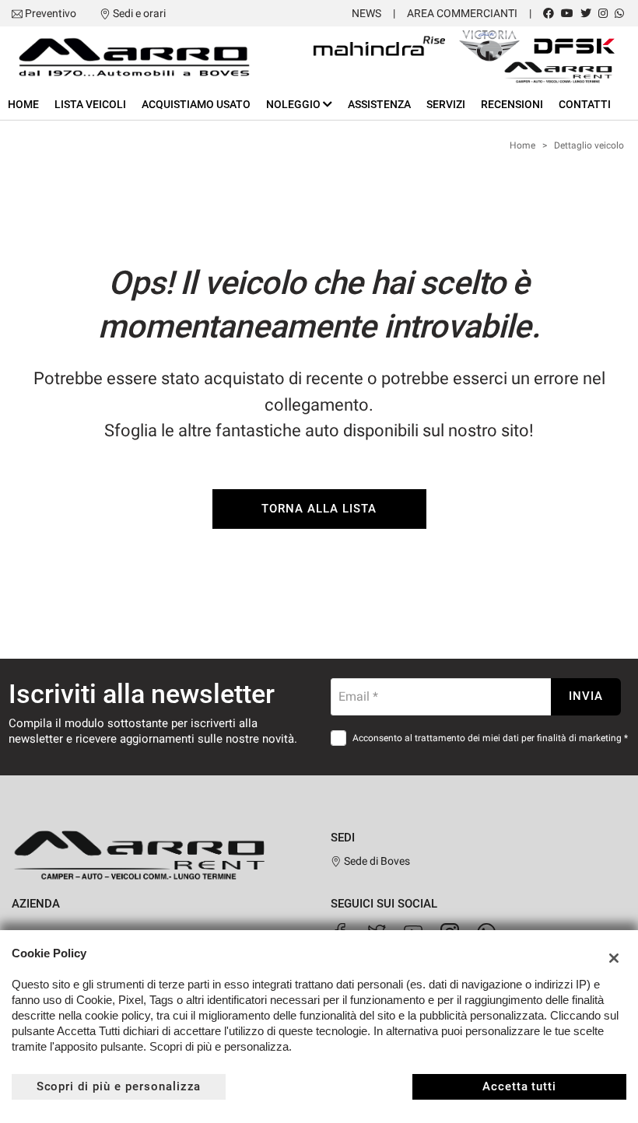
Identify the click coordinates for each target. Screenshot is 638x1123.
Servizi (445, 104)
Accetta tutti (519, 1086)
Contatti (585, 104)
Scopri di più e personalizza (119, 1086)
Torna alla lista (318, 509)
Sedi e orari (139, 13)
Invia (586, 696)
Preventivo (50, 13)
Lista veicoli (90, 104)
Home (23, 104)
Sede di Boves (376, 861)
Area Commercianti (462, 13)
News (366, 13)
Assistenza (379, 104)
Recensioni (512, 104)
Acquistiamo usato (196, 104)
